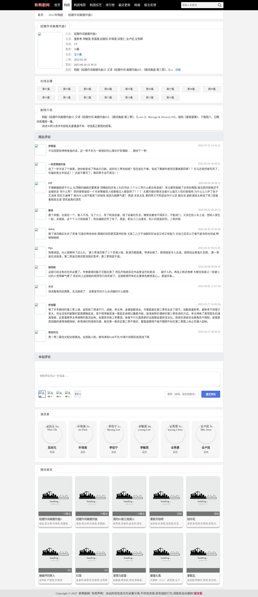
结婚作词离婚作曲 (86, 519)
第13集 (108, 97)
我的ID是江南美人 (123, 519)
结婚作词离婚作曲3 (80, 14)
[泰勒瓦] (203, 553)
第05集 (129, 89)
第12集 (87, 97)
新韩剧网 (84, 593)
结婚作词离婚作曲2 (50, 519)
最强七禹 (155, 575)
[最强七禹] (166, 553)
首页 (57, 5)
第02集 (67, 89)
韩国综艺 (96, 5)
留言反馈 (150, 5)
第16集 (170, 97)
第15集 (150, 97)
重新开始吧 (156, 519)
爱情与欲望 (119, 575)
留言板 (198, 593)
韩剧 (67, 5)
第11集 (67, 97)
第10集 (46, 97)
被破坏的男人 (47, 575)
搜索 (219, 5)
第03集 (87, 89)
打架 (78, 575)
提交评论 (211, 394)
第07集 (170, 89)
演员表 (44, 414)
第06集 (150, 89)
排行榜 (110, 5)
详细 (178, 69)
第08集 (191, 89)
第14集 (129, 97)
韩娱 (137, 5)
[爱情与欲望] (129, 553)
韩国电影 (80, 5)
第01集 (46, 89)
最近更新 (124, 5)
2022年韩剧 (56, 14)
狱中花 (191, 519)
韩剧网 (42, 5)
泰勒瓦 (191, 575)
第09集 (212, 89)
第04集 (108, 89)
